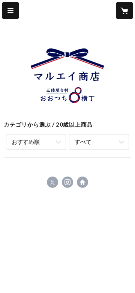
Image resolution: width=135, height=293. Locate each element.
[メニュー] (10, 10)
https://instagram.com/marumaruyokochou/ (67, 182)
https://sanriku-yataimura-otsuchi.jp (82, 182)
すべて (83, 141)
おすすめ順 (26, 141)
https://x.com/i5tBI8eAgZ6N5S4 (52, 182)
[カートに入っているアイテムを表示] (124, 10)
